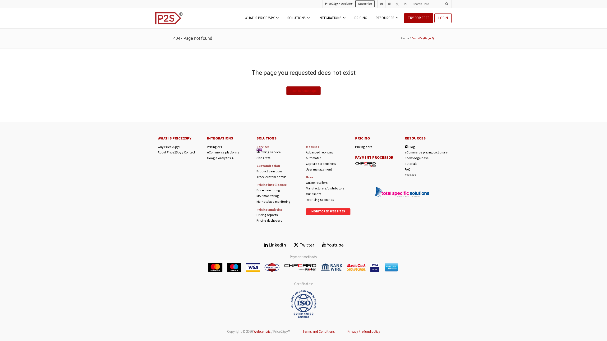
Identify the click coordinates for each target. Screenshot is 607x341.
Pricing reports (267, 215)
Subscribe (365, 3)
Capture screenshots (321, 164)
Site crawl (264, 158)
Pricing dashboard (269, 221)
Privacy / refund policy (363, 331)
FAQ (407, 170)
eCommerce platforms (223, 153)
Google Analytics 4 (220, 158)
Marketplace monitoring (273, 202)
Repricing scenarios (320, 200)
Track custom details (271, 177)
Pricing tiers (363, 147)
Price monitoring (268, 190)
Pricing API (214, 147)
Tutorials (411, 164)
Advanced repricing (320, 153)
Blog (411, 147)
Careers (410, 175)
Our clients (313, 194)
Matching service (269, 152)
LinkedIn (277, 245)
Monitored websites (328, 211)
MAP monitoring (268, 196)
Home (405, 38)
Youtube (335, 245)
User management (319, 170)
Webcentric (262, 331)
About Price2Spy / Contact (176, 153)
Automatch (313, 158)
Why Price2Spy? (169, 147)
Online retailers (317, 183)
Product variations (270, 172)
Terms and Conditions (319, 331)
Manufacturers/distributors (325, 189)
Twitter (306, 245)
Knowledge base (417, 158)
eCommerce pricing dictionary (426, 153)
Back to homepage (303, 91)
